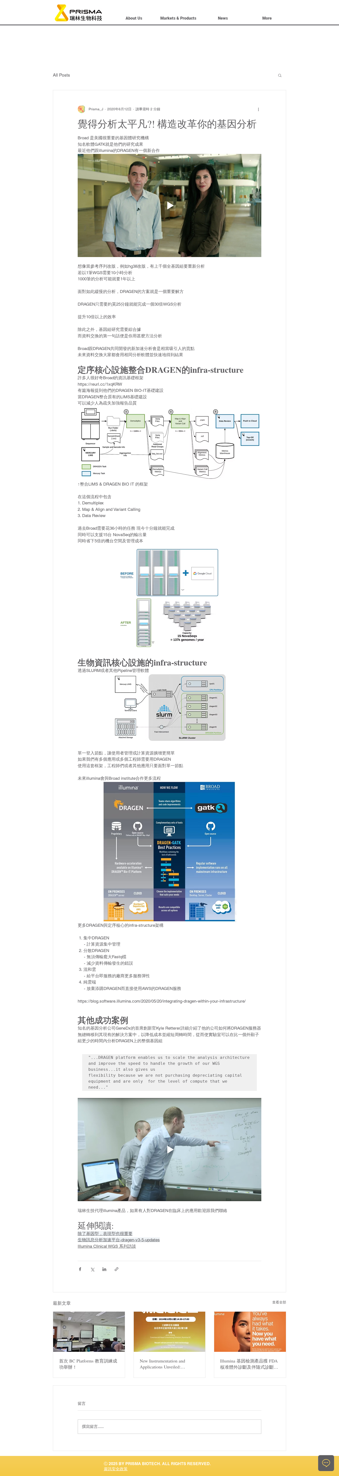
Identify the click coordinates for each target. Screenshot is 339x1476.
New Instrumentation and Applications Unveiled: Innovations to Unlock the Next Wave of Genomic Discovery (168, 1364)
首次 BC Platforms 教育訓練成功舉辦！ (88, 1364)
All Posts (61, 75)
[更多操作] (258, 109)
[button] (279, 75)
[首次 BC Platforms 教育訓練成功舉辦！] (89, 1332)
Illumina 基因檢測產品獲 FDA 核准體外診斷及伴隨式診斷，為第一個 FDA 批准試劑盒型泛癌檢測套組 (249, 1364)
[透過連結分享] (116, 1269)
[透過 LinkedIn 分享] (104, 1269)
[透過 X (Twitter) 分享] (92, 1269)
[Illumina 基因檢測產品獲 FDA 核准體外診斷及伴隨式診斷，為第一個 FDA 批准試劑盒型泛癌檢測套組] (250, 1332)
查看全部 (279, 1302)
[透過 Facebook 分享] (80, 1269)
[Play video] (169, 205)
